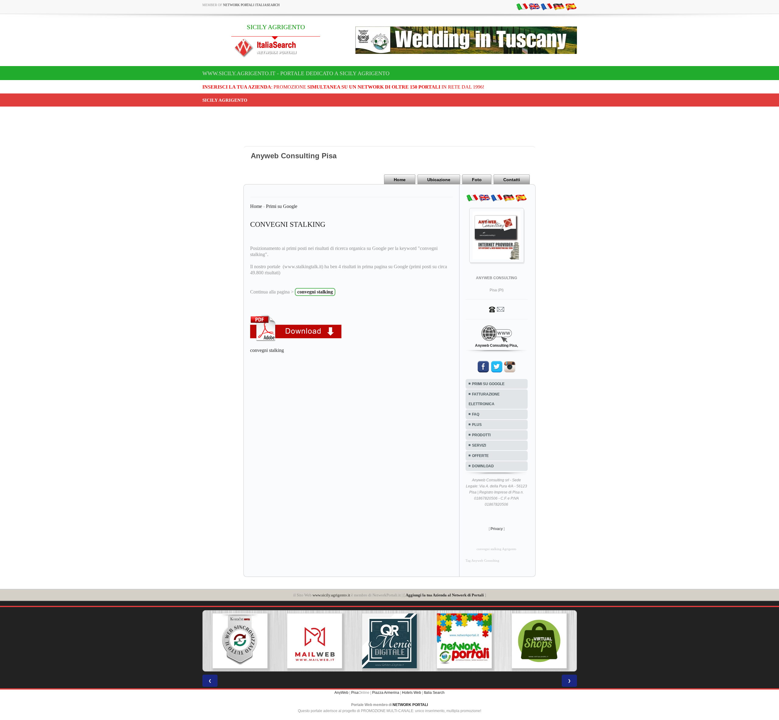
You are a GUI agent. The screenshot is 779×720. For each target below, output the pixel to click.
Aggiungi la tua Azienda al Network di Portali (445, 595)
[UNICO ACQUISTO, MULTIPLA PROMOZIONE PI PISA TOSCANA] (464, 640)
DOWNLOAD (483, 466)
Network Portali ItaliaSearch (251, 5)
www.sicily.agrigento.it (331, 595)
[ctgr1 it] (522, 6)
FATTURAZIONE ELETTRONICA (484, 399)
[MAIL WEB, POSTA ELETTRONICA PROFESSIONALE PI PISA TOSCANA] (314, 640)
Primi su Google (281, 206)
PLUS (477, 425)
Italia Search (434, 692)
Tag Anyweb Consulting (482, 560)
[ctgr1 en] (534, 6)
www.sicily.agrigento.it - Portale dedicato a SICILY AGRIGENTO (296, 73)
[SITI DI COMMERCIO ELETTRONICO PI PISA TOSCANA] (539, 640)
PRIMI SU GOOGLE (488, 384)
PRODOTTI (481, 435)
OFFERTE (480, 456)
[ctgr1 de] (559, 6)
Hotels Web (411, 692)
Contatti (511, 179)
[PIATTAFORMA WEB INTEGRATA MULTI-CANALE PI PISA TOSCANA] (239, 640)
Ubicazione (438, 179)
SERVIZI (479, 445)
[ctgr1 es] (571, 6)
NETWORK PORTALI (410, 705)
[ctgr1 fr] (546, 6)
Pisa (354, 692)
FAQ (475, 414)
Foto (477, 179)
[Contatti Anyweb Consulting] (496, 309)
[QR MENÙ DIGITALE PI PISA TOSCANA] (389, 640)
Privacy (497, 529)
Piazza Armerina (385, 692)
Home (400, 179)
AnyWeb (341, 692)
